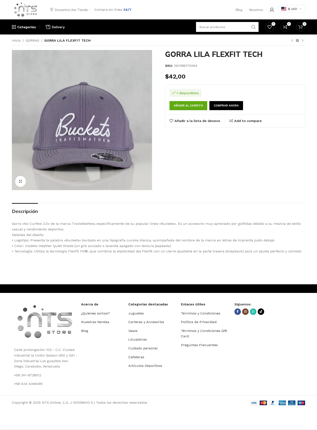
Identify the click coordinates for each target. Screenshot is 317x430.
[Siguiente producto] (302, 40)
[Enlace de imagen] (45, 322)
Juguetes (136, 313)
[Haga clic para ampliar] (20, 181)
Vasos (133, 331)
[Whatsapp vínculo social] (253, 311)
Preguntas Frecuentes (199, 345)
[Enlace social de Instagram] (245, 311)
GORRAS (32, 40)
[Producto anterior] (292, 40)
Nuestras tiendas (95, 322)
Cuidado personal (143, 348)
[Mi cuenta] (272, 9)
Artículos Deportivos (145, 366)
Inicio (16, 40)
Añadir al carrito (188, 105)
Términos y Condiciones (200, 313)
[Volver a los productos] (297, 40)
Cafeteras (136, 357)
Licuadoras (137, 339)
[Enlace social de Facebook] (237, 311)
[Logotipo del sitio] (25, 9)
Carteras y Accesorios (146, 322)
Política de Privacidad (199, 322)
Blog (84, 331)
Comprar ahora (226, 105)
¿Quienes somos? (95, 313)
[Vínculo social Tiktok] (261, 311)
